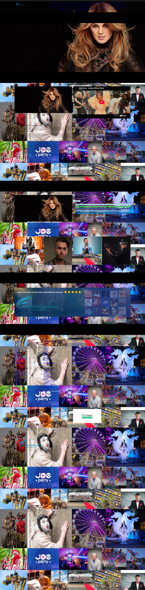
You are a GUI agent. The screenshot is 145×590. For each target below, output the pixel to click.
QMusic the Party (18, 354)
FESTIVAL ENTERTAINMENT (106, 6)
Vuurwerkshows (47, 377)
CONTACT (98, 9)
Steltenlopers (46, 372)
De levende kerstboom (77, 348)
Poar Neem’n (17, 349)
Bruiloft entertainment (77, 372)
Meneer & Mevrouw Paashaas (20, 372)
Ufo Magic (74, 349)
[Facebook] (75, 208)
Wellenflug (46, 350)
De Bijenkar (75, 346)
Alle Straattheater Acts (78, 363)
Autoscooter (46, 352)
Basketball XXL (47, 353)
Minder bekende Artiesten (49, 381)
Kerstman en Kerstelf (19, 369)
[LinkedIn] (75, 213)
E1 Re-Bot (74, 353)
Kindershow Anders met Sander (108, 341)
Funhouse (46, 346)
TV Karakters (75, 380)
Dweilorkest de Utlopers (19, 357)
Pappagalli (74, 356)
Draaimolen (46, 360)
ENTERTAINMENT (56, 6)
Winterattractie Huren (48, 385)
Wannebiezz (17, 356)
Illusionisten (46, 370)
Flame (15, 350)
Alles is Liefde (75, 345)
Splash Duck (46, 344)
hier (62, 391)
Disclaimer (36, 586)
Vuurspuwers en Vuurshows (49, 373)
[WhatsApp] (75, 206)
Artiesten (74, 370)
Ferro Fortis (75, 359)
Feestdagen (74, 383)
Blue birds (74, 341)
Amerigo (103, 353)
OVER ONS (106, 9)
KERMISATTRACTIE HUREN (85, 6)
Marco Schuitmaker (18, 342)
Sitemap (52, 586)
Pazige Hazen (17, 388)
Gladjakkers (17, 360)
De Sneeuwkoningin (18, 385)
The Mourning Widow (19, 373)
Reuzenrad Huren (47, 341)
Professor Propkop (105, 350)
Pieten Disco (17, 376)
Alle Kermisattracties (49, 363)
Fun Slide (104, 345)
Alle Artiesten (17, 363)
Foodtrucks (46, 375)
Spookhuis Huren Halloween (20, 375)
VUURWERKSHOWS (64, 9)
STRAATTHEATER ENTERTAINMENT (94, 3)
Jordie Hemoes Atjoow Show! (20, 359)
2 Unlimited (17, 352)
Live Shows (75, 375)
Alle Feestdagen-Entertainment (22, 391)
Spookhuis (46, 348)
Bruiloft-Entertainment (48, 369)
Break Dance (46, 342)
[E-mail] (76, 204)
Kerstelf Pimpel (105, 352)
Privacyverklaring (44, 586)
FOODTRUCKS (121, 6)
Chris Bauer (17, 353)
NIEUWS (115, 9)
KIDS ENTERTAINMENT (115, 3)
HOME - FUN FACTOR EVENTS (61, 3)
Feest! (103, 348)
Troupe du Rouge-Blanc (77, 342)
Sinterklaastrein (17, 381)
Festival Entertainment (77, 387)
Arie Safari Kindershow (107, 354)
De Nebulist (75, 352)
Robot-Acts (46, 379)
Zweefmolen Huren (48, 359)
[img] (27, 5)
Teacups (45, 349)
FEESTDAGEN (69, 6)
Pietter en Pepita (105, 360)
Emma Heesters (17, 345)
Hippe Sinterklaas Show (19, 370)
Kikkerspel (46, 354)
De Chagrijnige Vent (76, 344)
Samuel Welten (17, 341)
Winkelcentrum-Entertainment (50, 384)
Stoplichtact (75, 354)
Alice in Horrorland (18, 387)
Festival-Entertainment (48, 376)
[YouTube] (16, 424)
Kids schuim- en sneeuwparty (108, 344)
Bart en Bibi (104, 356)
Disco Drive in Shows (48, 387)
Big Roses (16, 383)
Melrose (16, 346)
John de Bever (17, 344)
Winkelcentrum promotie (77, 376)
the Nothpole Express (19, 380)
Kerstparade (17, 379)
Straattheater (75, 373)
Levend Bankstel (76, 360)
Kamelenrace (46, 345)
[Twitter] (76, 210)
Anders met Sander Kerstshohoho (109, 359)
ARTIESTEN (76, 3)
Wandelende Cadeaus (18, 384)
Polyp (45, 357)
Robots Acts (75, 385)
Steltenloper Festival (76, 357)
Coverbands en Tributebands (50, 380)
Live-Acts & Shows (48, 383)
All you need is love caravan (20, 377)
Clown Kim (104, 342)
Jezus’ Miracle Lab (76, 350)
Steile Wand (46, 356)
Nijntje (103, 357)
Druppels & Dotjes (106, 349)
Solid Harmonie (17, 348)
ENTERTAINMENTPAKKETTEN (83, 9)
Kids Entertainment (76, 379)
